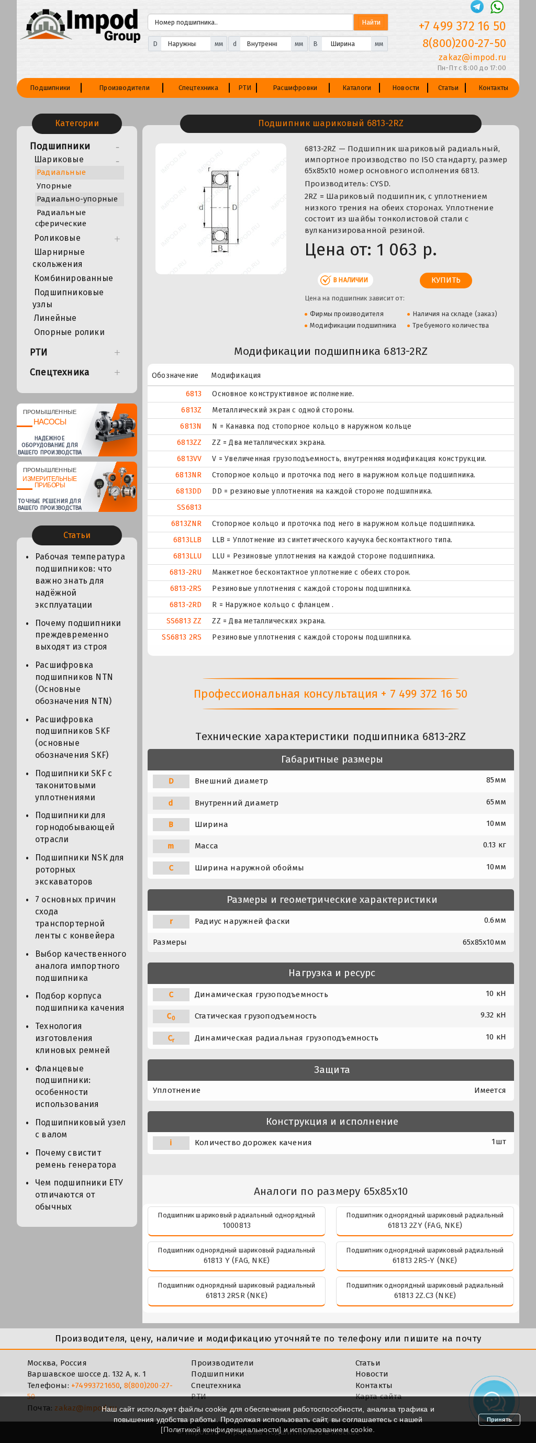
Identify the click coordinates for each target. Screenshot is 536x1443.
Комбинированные (73, 278)
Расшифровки (295, 88)
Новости (405, 88)
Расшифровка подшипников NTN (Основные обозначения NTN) (74, 683)
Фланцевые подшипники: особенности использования (67, 1087)
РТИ (245, 88)
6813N (191, 426)
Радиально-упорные (77, 199)
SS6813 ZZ (184, 621)
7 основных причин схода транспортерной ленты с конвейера (75, 917)
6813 (194, 393)
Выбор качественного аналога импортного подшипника (80, 966)
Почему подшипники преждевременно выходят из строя (78, 635)
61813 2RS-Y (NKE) (425, 1260)
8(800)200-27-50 (464, 43)
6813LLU (187, 556)
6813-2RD (186, 604)
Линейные (55, 318)
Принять (499, 1419)
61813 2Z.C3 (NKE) (425, 1295)
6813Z (191, 410)
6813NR (188, 475)
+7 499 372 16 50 (462, 26)
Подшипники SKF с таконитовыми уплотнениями (73, 785)
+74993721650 (95, 1385)
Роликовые (57, 238)
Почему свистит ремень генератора (75, 1159)
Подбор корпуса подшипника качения (80, 1002)
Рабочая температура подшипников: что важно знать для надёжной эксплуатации (80, 580)
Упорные (54, 186)
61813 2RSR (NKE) (236, 1295)
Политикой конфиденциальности (221, 1429)
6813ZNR (186, 523)
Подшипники (50, 88)
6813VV (189, 458)
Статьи (448, 88)
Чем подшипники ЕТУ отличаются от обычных (79, 1195)
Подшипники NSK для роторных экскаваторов (80, 870)
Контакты (493, 88)
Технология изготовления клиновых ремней (72, 1038)
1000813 (236, 1225)
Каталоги (357, 88)
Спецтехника (198, 88)
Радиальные (61, 172)
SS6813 (189, 507)
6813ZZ (189, 442)
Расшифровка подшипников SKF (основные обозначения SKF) (72, 737)
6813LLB (187, 539)
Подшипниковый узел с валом (80, 1128)
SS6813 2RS (182, 637)
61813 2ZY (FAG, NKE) (425, 1225)
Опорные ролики (69, 332)
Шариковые (59, 159)
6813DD (189, 491)
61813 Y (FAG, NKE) (237, 1260)
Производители (124, 88)
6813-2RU (186, 572)
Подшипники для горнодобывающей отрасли (75, 827)
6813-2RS (186, 588)
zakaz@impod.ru (472, 57)
